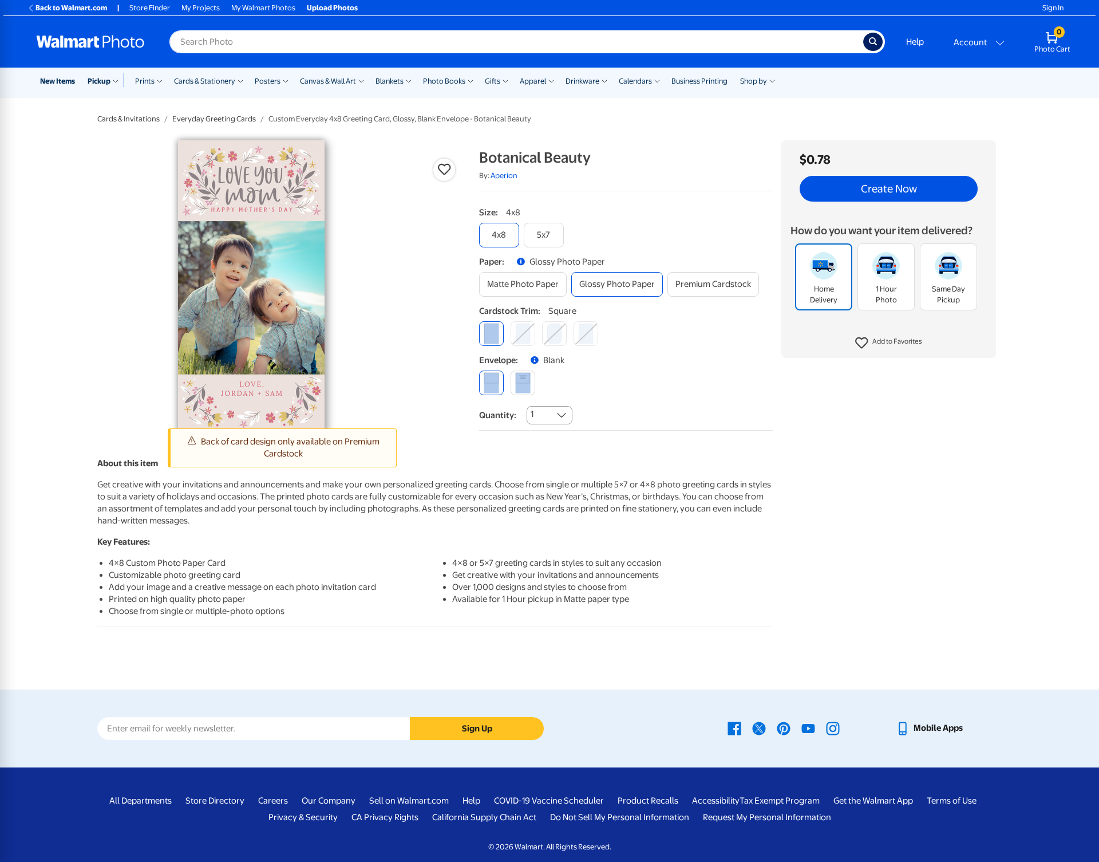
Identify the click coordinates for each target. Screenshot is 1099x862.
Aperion (504, 175)
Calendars (635, 81)
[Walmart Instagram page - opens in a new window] (833, 728)
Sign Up (477, 728)
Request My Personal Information (767, 817)
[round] (523, 333)
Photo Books (444, 81)
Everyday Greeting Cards (214, 119)
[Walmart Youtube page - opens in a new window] (808, 728)
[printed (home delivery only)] (523, 383)
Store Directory (214, 801)
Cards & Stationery (204, 81)
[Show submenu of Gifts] (505, 80)
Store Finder (149, 7)
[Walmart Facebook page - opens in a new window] (734, 728)
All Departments (140, 801)
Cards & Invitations (128, 119)
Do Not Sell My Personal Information (619, 817)
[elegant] (554, 333)
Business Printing (699, 81)
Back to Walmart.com (71, 7)
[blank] (491, 383)
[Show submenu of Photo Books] (470, 80)
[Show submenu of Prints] (159, 80)
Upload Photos (332, 7)
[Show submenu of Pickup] (118, 80)
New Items (57, 81)
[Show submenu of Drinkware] (604, 80)
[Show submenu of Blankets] (408, 80)
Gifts (492, 81)
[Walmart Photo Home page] (90, 42)
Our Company (328, 801)
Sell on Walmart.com (409, 801)
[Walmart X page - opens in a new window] (759, 728)
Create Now (889, 189)
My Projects (200, 7)
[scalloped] (586, 333)
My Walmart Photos (263, 7)
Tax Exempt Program (780, 801)
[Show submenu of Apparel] (551, 80)
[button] (888, 343)
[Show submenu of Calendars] (657, 80)
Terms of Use (952, 801)
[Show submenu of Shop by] (772, 80)
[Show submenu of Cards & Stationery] (240, 80)
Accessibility (716, 801)
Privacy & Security (303, 817)
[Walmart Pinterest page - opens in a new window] (783, 728)
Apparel (533, 81)
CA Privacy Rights (384, 817)
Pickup (99, 81)
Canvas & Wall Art (328, 81)
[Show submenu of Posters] (285, 80)
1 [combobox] (532, 414)
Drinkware (582, 81)
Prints (145, 81)
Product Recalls (648, 801)
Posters (267, 81)
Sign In (1053, 7)
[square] (491, 333)
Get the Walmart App (873, 801)
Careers (273, 801)
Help (915, 42)
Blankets (389, 81)
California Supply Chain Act (484, 817)
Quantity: (497, 415)
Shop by (753, 81)
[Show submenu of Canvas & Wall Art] (361, 80)
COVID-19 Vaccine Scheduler (549, 801)
